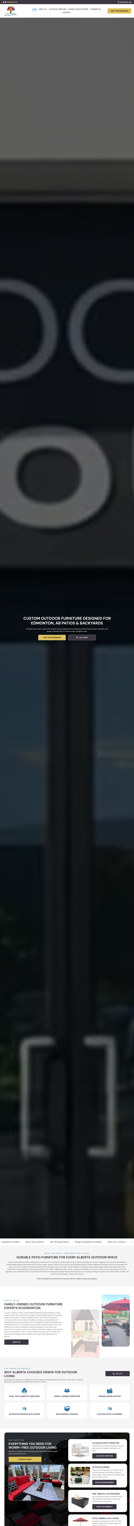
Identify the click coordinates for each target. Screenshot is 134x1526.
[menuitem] (34, 9)
